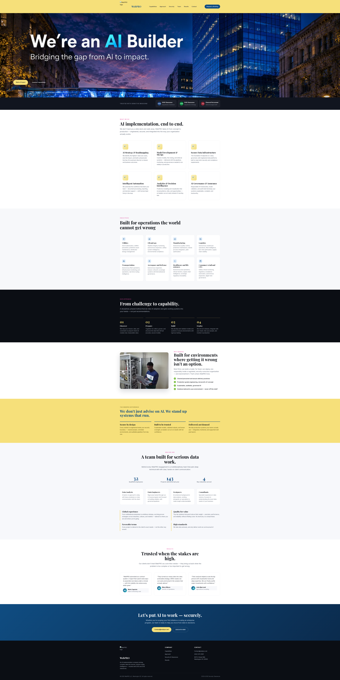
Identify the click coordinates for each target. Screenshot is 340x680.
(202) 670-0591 (180, 629)
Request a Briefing (212, 6)
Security (171, 6)
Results (186, 6)
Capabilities (153, 6)
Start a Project (20, 82)
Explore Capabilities (39, 82)
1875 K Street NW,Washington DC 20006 (201, 658)
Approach (163, 6)
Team (179, 6)
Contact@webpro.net (161, 629)
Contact (194, 6)
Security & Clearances (171, 657)
